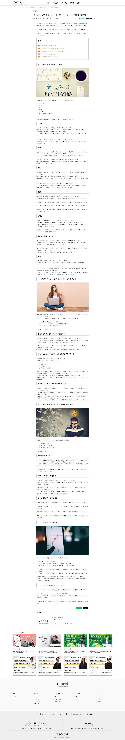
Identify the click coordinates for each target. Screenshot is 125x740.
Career (72, 2)
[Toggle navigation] (112, 3)
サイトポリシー (46, 714)
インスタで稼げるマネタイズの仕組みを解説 (52, 51)
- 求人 (76, 699)
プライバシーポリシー (59, 714)
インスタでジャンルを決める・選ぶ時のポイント (53, 48)
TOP (23, 7)
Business (55, 2)
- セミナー (98, 701)
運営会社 (89, 714)
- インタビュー (37, 701)
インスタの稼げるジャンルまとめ (49, 57)
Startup (64, 2)
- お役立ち (36, 703)
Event (78, 2)
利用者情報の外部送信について (76, 714)
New (48, 2)
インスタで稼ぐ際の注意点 (47, 54)
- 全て (14, 697)
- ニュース (36, 699)
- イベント (98, 699)
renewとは (36, 714)
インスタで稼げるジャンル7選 (48, 45)
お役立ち (32, 7)
